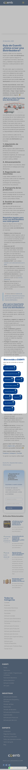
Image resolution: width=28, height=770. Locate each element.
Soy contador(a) (8, 403)
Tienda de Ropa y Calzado (11, 385)
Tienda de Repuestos (9, 391)
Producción (16, 397)
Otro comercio (8, 408)
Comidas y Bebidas (9, 368)
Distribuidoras (8, 379)
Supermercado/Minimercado (11, 373)
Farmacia (18, 379)
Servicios (7, 397)
